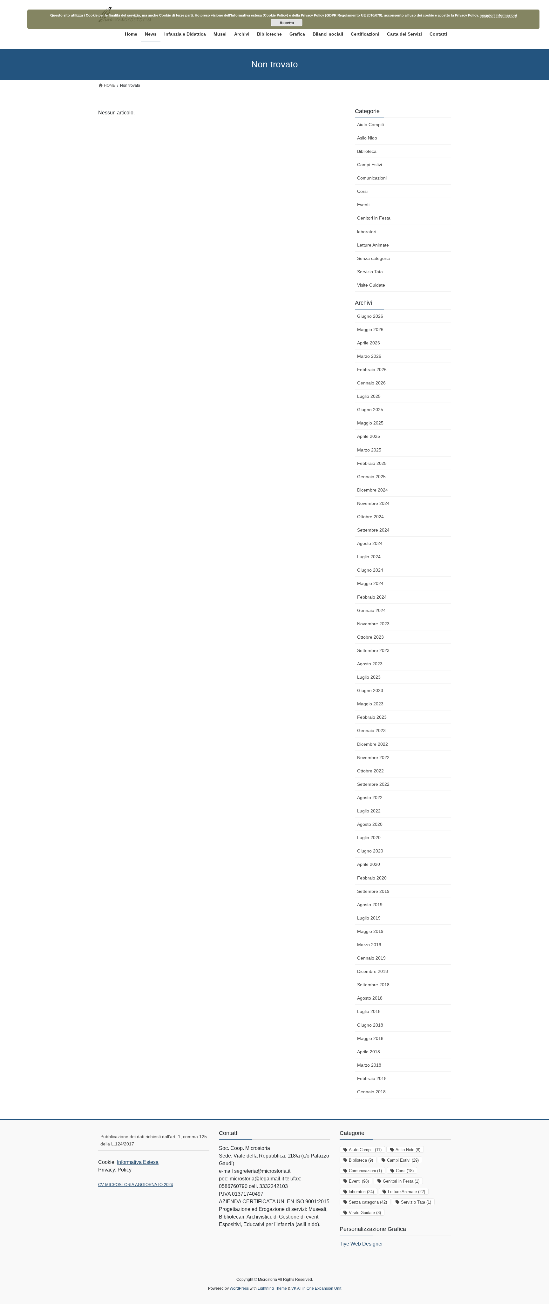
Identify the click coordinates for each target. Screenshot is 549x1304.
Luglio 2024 (369, 556)
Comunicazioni (372, 177)
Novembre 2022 (373, 757)
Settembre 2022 (373, 784)
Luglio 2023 (369, 677)
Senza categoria (373, 258)
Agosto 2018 (370, 998)
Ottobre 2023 (370, 637)
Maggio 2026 (370, 329)
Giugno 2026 (370, 316)
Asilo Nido (367, 137)
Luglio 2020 (369, 837)
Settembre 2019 (373, 891)
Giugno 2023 (370, 690)
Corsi (362, 191)
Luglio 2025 (369, 396)
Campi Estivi (369, 164)
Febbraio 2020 (372, 877)
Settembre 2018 (373, 984)
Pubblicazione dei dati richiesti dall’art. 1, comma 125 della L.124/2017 (153, 1140)
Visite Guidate (371, 285)
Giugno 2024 (370, 570)
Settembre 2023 (373, 650)
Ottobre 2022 (370, 770)
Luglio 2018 (369, 1011)
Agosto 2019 (370, 904)
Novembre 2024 (373, 503)
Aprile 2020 (368, 864)
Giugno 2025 (370, 409)
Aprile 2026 (368, 342)
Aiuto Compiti (370, 124)
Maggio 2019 (370, 931)
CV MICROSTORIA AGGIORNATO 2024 (135, 1184)
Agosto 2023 (370, 663)
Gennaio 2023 (371, 730)
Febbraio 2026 (372, 369)
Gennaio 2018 (371, 1091)
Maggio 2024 (370, 583)
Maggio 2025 (370, 422)
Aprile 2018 (368, 1051)
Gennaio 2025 (371, 476)
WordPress (239, 1288)
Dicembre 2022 (372, 744)
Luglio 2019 (369, 917)
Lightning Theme (272, 1288)
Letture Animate (373, 245)
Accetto (287, 22)
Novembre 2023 (373, 623)
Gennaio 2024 (371, 610)
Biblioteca (366, 151)
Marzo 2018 (369, 1065)
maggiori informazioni (498, 15)
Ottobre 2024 (370, 516)
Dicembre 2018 (372, 971)
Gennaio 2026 (371, 382)
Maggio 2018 (370, 1038)
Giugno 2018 (370, 1025)
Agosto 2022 (370, 797)
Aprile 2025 (368, 436)
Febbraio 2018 (372, 1078)
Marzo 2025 (369, 449)
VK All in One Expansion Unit (316, 1288)
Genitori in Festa (373, 218)
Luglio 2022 (369, 810)
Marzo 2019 (369, 944)
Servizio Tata (370, 271)
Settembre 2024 (373, 530)
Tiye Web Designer (361, 1243)
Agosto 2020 (370, 824)
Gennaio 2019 (371, 958)
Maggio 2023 (370, 703)
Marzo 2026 (369, 356)
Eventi (363, 204)
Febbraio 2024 (372, 597)
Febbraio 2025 (372, 463)
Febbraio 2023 (372, 717)
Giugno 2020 (370, 850)
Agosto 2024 (370, 543)
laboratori (366, 231)
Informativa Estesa (138, 1162)
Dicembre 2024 (372, 489)
